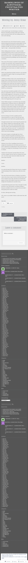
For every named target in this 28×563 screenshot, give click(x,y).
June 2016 (4, 325)
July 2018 (4, 298)
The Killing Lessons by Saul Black (7, 215)
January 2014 (5, 355)
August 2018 (5, 297)
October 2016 (5, 323)
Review (23, 25)
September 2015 (6, 486)
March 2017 (5, 317)
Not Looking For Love (7, 368)
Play (3, 369)
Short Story (5, 374)
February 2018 (5, 304)
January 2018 (5, 305)
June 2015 (4, 339)
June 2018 (4, 299)
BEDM (4, 360)
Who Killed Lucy (6, 383)
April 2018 (4, 302)
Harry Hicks (5, 366)
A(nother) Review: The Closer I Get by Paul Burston (12, 259)
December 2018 (5, 293)
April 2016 (4, 327)
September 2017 (6, 310)
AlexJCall (17, 25)
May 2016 (4, 326)
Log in (4, 392)
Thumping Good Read (7, 380)
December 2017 (5, 306)
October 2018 (5, 295)
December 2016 (5, 320)
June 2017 (4, 313)
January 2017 (5, 319)
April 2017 (4, 316)
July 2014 (4, 348)
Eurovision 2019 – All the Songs (8, 260)
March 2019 (5, 290)
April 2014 (4, 352)
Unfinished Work (6, 382)
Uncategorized (5, 381)
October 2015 (5, 334)
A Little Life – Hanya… (16, 418)
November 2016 (6, 472)
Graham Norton (15, 27)
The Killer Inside (6, 528)
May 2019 (4, 289)
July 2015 (4, 338)
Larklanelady (7, 418)
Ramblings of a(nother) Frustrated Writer (14, 6)
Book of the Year (6, 362)
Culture (4, 514)
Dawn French (8, 27)
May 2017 (4, 314)
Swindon (4, 376)
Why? (4, 535)
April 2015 (4, 341)
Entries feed (5, 393)
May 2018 (4, 300)
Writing (4, 386)
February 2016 (5, 330)
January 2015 (5, 345)
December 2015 (5, 332)
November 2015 (6, 333)
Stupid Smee (5, 375)
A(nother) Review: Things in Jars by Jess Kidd (11, 263)
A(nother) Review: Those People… (17, 271)
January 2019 (5, 292)
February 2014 (5, 354)
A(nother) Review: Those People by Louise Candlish (12, 258)
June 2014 (4, 500)
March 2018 (5, 303)
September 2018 (6, 296)
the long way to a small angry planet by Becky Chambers (21, 219)
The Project (5, 379)
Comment (21, 242)
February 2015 (5, 344)
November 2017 (6, 307)
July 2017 (4, 312)
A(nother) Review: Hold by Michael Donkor (10, 262)
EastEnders (5, 365)
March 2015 (5, 493)
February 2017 (5, 318)
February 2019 (5, 291)
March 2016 (5, 479)
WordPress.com (5, 395)
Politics (4, 372)
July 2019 (4, 288)
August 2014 (5, 347)
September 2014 (6, 346)
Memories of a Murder (7, 367)
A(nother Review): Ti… (9, 278)
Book (3, 361)
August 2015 (5, 337)
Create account (5, 390)
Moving (24, 27)
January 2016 (5, 331)
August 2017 (5, 311)
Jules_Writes (7, 271)
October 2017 (5, 309)
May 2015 (4, 340)
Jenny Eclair (20, 27)
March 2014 (5, 353)
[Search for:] (6, 253)
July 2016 (4, 324)
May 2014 (4, 351)
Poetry (4, 521)
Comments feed (5, 394)
